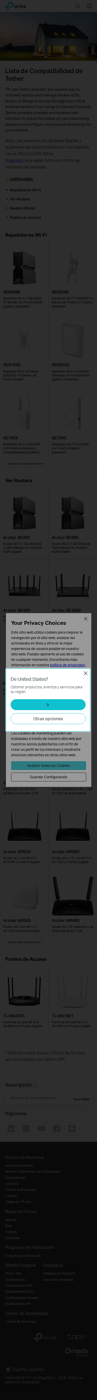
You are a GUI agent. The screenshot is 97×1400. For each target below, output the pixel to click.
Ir (48, 704)
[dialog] (48, 700)
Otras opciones (48, 718)
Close (86, 673)
